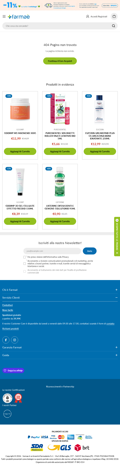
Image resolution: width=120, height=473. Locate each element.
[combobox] (60, 25)
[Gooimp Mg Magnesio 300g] (20, 109)
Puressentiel (60, 129)
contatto (110, 323)
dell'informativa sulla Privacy (56, 257)
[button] (117, 236)
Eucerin (100, 129)
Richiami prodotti (10, 328)
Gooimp (20, 129)
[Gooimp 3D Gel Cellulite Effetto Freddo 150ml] (20, 181)
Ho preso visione (48, 257)
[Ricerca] (113, 26)
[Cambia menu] (4, 16)
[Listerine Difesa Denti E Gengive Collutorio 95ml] (60, 181)
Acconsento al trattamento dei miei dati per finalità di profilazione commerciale (57, 271)
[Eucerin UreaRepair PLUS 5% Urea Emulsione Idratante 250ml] (100, 109)
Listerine (60, 202)
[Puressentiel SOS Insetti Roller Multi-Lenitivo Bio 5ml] (60, 109)
